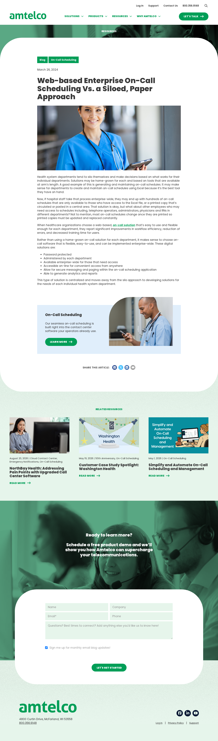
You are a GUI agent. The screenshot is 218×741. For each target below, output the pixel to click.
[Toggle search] (206, 5)
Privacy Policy (176, 723)
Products (95, 16)
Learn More (58, 342)
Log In (139, 5)
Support (153, 5)
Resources (120, 16)
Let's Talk (191, 16)
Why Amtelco (147, 16)
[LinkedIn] (126, 367)
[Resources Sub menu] (130, 16)
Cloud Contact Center (43, 458)
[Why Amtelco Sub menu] (159, 16)
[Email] (133, 367)
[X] (120, 367)
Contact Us (170, 5)
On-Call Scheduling (63, 60)
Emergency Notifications (24, 461)
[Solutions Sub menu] (82, 16)
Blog (42, 60)
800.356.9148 (191, 5)
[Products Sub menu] (106, 16)
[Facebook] (114, 367)
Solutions (71, 16)
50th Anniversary (105, 458)
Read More (18, 483)
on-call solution (124, 225)
